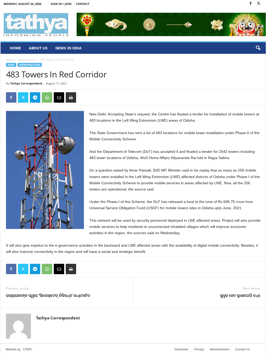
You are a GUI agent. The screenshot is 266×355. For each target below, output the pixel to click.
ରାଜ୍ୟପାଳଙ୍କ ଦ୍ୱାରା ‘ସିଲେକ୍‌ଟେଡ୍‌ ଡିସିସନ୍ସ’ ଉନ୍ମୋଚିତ (48, 295)
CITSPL (27, 349)
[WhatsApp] (47, 97)
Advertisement (219, 349)
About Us (38, 47)
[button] (258, 48)
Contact (82, 4)
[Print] (71, 97)
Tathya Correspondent (26, 83)
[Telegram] (35, 97)
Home (15, 47)
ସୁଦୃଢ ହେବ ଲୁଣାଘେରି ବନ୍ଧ (240, 295)
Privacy (199, 349)
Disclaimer (181, 349)
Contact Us (242, 349)
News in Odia (68, 47)
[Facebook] (251, 4)
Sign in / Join (61, 4)
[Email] (59, 97)
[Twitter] (259, 4)
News (11, 65)
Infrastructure (26, 59)
